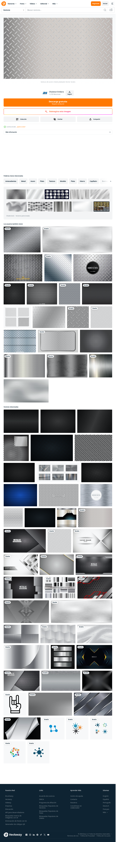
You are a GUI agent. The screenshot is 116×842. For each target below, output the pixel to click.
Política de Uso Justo (102, 835)
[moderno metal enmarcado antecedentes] (94, 587)
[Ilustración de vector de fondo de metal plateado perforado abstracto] (16, 447)
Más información (11, 131)
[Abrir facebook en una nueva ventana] (26, 834)
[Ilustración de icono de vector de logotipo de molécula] (53, 728)
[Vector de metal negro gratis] (97, 293)
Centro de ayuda (75, 795)
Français (104, 808)
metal (23, 180)
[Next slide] (107, 180)
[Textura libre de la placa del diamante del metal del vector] (23, 266)
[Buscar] (103, 10)
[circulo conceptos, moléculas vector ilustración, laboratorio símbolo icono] (77, 728)
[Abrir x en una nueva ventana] (45, 834)
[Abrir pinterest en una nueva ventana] (37, 834)
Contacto (72, 798)
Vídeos (32, 4)
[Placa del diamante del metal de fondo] (92, 266)
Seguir (69, 93)
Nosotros (72, 801)
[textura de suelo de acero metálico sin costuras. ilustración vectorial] (101, 316)
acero (33, 180)
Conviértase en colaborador (75, 806)
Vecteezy (8, 798)
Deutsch (104, 805)
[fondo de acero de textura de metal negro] (97, 680)
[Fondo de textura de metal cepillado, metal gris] (77, 239)
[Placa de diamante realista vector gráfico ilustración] (14, 293)
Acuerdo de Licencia (46, 795)
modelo (63, 180)
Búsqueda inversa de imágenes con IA (13, 816)
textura (52, 180)
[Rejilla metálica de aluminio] (20, 340)
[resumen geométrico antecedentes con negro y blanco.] (26, 610)
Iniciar (103, 4)
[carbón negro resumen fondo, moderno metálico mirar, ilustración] (19, 471)
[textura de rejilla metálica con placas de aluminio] (23, 587)
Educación (9, 808)
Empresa (8, 805)
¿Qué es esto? (21, 126)
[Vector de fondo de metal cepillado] (96, 494)
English (104, 795)
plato (42, 180)
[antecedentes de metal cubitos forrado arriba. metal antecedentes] (57, 633)
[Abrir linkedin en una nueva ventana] (34, 834)
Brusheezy (9, 795)
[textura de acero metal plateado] (95, 516)
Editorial (43, 4)
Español (104, 798)
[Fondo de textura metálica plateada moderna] (67, 365)
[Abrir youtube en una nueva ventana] (48, 834)
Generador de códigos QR (15, 823)
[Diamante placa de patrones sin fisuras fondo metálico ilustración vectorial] (78, 316)
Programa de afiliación (47, 801)
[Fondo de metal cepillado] (100, 365)
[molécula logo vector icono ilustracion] (38, 751)
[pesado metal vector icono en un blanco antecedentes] (15, 703)
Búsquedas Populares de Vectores (48, 806)
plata (73, 180)
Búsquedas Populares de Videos (48, 816)
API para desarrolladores (14, 811)
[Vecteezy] (3, 3)
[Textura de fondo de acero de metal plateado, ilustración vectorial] (58, 340)
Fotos (22, 4)
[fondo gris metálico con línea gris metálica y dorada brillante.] (57, 563)
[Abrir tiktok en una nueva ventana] (41, 834)
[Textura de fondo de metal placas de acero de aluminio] (94, 563)
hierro (82, 180)
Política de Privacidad (86, 835)
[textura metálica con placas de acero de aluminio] (22, 680)
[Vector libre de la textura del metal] (22, 239)
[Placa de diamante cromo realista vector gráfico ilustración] (58, 266)
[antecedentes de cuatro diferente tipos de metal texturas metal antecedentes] (21, 633)
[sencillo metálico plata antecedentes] (93, 703)
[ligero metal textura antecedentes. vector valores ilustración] (13, 516)
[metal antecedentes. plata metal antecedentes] (26, 656)
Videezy (8, 801)
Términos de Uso (71, 835)
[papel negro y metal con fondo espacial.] (22, 728)
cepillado (93, 180)
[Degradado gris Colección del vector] (60, 587)
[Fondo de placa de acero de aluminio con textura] (25, 540)
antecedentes (10, 180)
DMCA (41, 798)
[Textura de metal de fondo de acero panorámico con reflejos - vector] (60, 680)
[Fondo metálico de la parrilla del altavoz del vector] (42, 293)
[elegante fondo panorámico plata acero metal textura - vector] (26, 390)
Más (54, 4)
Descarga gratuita (57, 101)
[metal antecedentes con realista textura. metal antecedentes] (50, 703)
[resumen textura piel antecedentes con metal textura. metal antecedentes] (94, 633)
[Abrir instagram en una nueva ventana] (30, 834)
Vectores (11, 4)
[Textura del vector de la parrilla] (96, 340)
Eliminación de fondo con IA (15, 820)
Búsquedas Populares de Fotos (48, 811)
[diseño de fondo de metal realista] (24, 365)
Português (105, 801)
